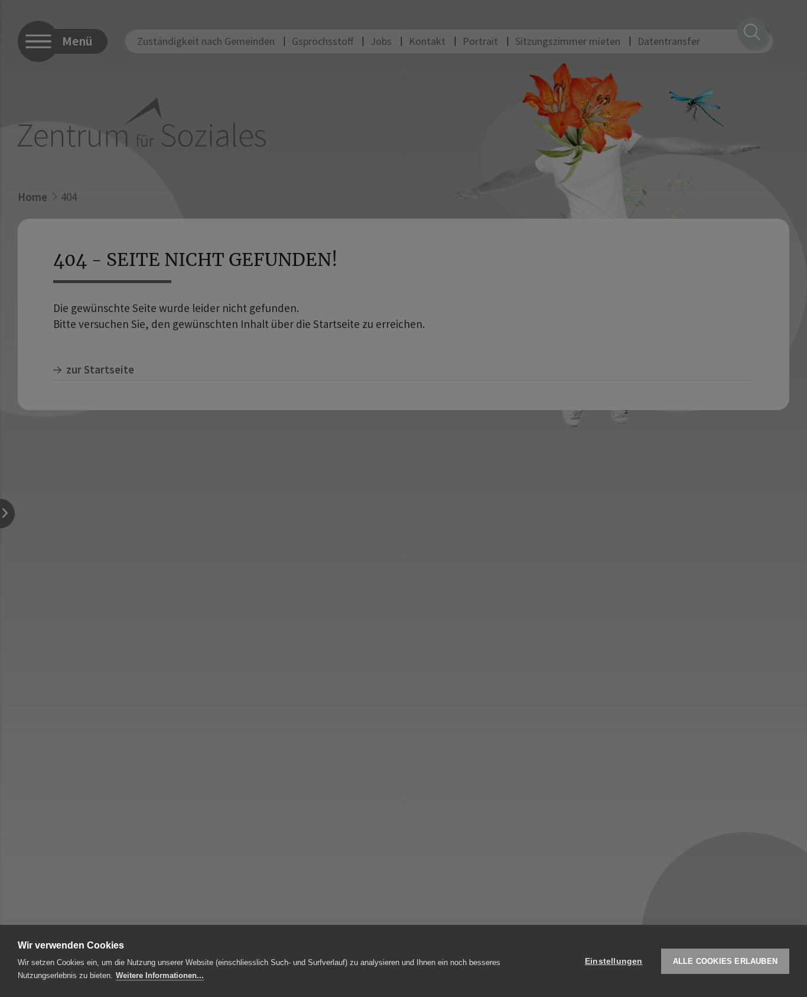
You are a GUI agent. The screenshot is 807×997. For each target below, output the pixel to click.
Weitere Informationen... (160, 975)
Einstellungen (614, 961)
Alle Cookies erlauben (725, 961)
